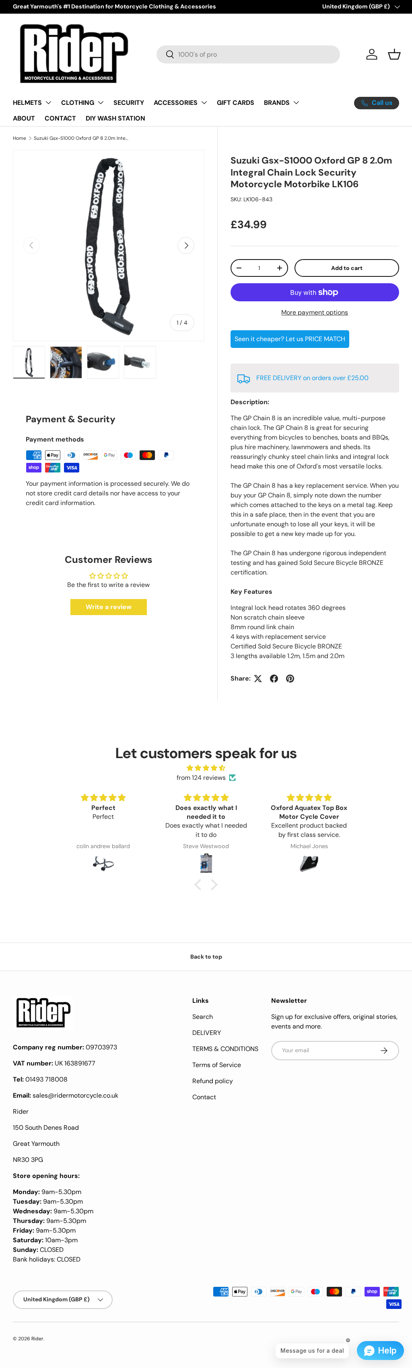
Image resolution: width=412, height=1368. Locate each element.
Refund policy (212, 1081)
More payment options (314, 312)
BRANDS (277, 102)
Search (202, 1016)
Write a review (109, 607)
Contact (204, 1097)
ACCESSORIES (176, 102)
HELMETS (27, 102)
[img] (206, 768)
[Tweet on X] (258, 679)
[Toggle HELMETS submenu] (48, 102)
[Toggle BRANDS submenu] (296, 102)
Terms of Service (216, 1065)
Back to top (206, 956)
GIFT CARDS (235, 102)
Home (19, 138)
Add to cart (347, 268)
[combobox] (248, 54)
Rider (37, 1338)
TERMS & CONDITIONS (225, 1049)
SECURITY (128, 102)
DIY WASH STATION (115, 118)
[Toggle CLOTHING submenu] (100, 102)
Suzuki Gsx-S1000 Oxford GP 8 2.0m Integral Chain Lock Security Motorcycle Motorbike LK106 (82, 138)
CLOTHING (77, 102)
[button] (394, 54)
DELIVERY (206, 1033)
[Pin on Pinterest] (290, 679)
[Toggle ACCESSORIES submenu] (204, 102)
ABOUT (24, 118)
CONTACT (60, 118)
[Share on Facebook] (274, 679)
